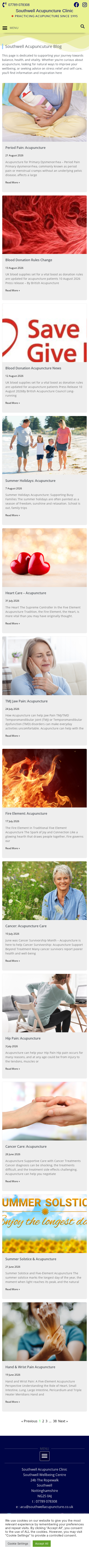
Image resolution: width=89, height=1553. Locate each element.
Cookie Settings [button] (18, 1543)
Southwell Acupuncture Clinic (44, 10)
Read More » (12, 182)
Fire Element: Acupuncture (26, 813)
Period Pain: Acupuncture (25, 147)
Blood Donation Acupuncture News (33, 368)
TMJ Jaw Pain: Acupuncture (26, 701)
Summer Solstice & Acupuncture (30, 1259)
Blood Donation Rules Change (28, 260)
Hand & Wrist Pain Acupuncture (30, 1367)
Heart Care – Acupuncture (25, 593)
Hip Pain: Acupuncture (23, 1038)
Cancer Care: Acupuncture (26, 1146)
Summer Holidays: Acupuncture (30, 480)
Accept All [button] (41, 1543)
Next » (63, 1421)
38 (55, 1421)
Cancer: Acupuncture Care (26, 926)
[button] (5, 28)
